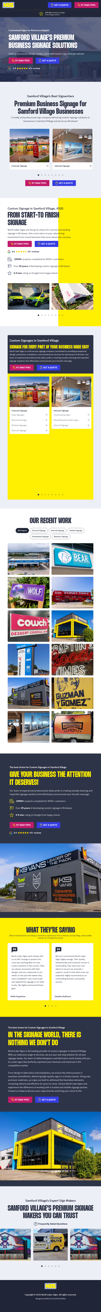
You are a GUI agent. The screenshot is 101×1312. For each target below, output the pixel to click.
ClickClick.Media (59, 1298)
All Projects (22, 530)
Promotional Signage (40, 536)
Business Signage (61, 536)
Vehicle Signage (75, 530)
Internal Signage (57, 530)
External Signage (39, 530)
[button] (50, 1224)
